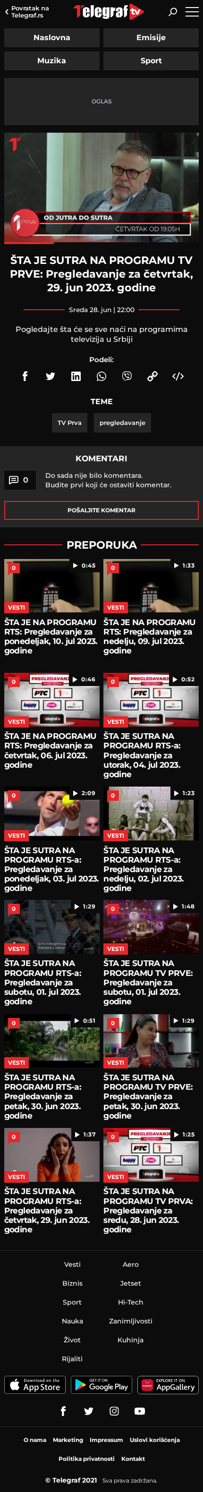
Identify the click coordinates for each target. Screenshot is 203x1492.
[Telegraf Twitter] (88, 1411)
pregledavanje (122, 422)
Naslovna (52, 37)
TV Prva (70, 422)
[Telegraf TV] (139, 1411)
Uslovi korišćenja (155, 1439)
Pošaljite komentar (101, 510)
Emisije (151, 37)
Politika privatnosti (87, 1458)
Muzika (51, 60)
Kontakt (133, 1458)
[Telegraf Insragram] (114, 1411)
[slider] (101, 243)
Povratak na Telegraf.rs (30, 11)
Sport (151, 60)
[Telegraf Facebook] (63, 1411)
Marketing (68, 1439)
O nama (35, 1439)
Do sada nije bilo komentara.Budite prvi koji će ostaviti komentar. (108, 480)
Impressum (106, 1439)
